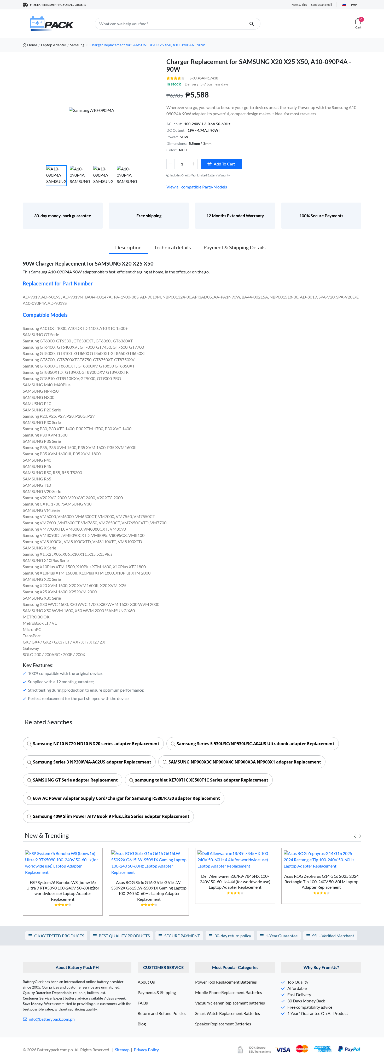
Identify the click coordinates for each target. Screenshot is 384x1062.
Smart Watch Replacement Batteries (227, 1013)
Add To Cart (224, 163)
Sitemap (122, 1049)
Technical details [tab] (172, 247)
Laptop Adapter (53, 45)
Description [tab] (128, 247)
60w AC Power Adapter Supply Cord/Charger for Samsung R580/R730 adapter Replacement (126, 798)
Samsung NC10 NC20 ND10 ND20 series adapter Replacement (95, 744)
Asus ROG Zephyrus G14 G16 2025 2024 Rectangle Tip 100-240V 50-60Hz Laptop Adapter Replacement (321, 882)
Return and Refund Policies (162, 1013)
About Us (146, 981)
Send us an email (321, 4)
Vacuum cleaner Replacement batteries (230, 1002)
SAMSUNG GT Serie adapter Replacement (75, 780)
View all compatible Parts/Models (196, 186)
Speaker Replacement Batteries (223, 1023)
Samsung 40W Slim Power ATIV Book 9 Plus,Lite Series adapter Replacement (110, 816)
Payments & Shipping (157, 992)
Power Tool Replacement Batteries (226, 981)
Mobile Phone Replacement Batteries (228, 992)
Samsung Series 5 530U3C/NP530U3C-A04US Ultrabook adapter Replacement (255, 744)
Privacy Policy (146, 1049)
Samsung (77, 45)
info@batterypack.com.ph (51, 1019)
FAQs (143, 1002)
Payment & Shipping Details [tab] (234, 247)
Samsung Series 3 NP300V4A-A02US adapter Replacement (91, 762)
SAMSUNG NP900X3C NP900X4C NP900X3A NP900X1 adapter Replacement (244, 762)
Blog (142, 1023)
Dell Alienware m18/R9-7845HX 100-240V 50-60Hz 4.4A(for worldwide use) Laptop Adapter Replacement (235, 882)
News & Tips (299, 4)
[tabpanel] (63, 884)
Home (32, 45)
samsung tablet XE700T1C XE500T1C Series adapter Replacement (201, 780)
